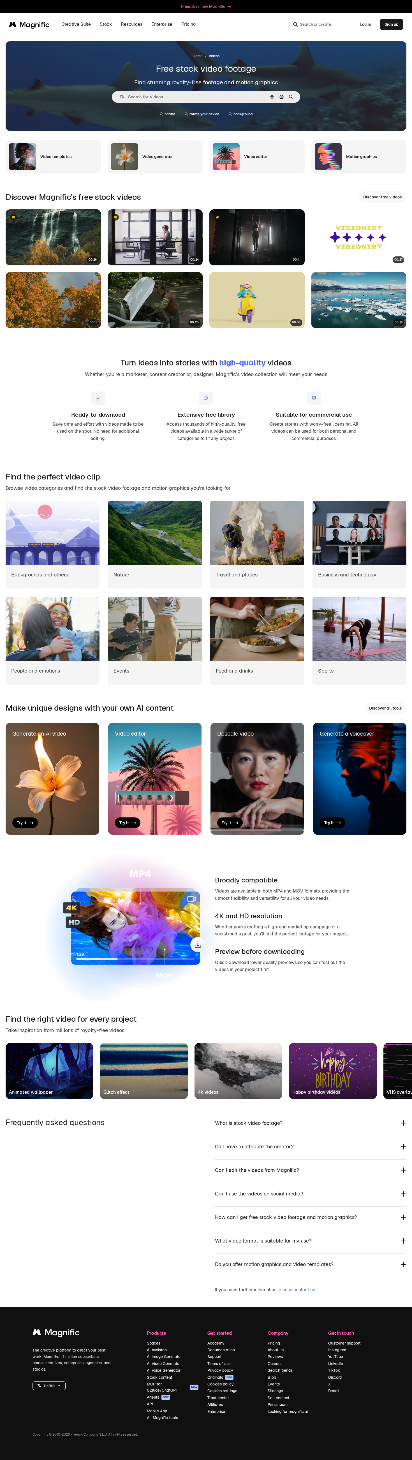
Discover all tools (385, 708)
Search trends (280, 1370)
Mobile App (157, 1410)
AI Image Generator (164, 1356)
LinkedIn (335, 1363)
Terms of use (219, 1363)
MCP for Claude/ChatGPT (172, 1387)
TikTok (334, 1370)
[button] (49, 1385)
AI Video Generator (164, 1363)
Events (274, 1384)
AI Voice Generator (163, 1370)
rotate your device (204, 114)
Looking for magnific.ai (288, 1411)
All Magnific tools (162, 1417)
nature (170, 114)
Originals (220, 1377)
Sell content (278, 1397)
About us (276, 1349)
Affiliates (215, 1404)
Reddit (333, 1390)
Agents (158, 1397)
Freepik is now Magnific (203, 6)
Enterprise (216, 1411)
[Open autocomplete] (120, 97)
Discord (335, 1377)
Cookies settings (222, 1390)
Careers (274, 1363)
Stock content (159, 1377)
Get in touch (341, 1333)
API (150, 1403)
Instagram (337, 1349)
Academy (215, 1343)
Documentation (221, 1349)
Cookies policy (220, 1384)
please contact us (297, 1290)
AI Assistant (157, 1349)
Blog (272, 1377)
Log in (365, 24)
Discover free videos (382, 197)
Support (214, 1356)
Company (278, 1333)
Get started (219, 1333)
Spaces (153, 1343)
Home (197, 56)
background (243, 114)
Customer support (344, 1343)
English (49, 1385)
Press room (278, 1404)
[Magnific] (56, 1333)
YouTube (335, 1356)
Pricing (188, 24)
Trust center (218, 1397)
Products (156, 1333)
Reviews (275, 1356)
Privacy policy (220, 1370)
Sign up (392, 24)
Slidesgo (275, 1390)
